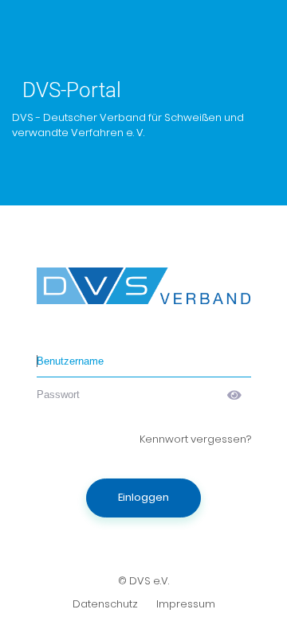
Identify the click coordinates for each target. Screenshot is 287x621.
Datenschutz (105, 603)
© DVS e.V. (143, 580)
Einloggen (143, 497)
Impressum (185, 603)
